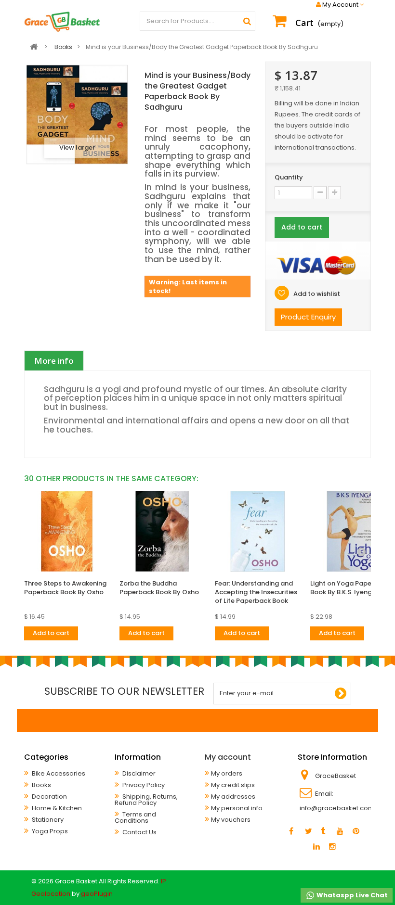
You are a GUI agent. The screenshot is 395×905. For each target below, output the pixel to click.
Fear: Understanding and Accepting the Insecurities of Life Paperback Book (256, 592)
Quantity (289, 177)
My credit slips (233, 785)
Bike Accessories (57, 773)
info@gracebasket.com (337, 808)
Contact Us (139, 832)
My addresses (233, 796)
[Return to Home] (34, 47)
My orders (226, 773)
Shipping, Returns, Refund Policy (146, 799)
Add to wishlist (316, 293)
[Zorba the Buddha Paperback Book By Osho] (162, 531)
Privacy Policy (143, 785)
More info (54, 360)
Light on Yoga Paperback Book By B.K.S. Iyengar (350, 588)
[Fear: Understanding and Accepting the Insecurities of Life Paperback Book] (258, 531)
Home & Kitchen (56, 808)
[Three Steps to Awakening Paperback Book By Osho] (67, 531)
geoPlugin (97, 893)
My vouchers (230, 819)
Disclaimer (138, 773)
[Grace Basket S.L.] (62, 22)
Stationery (47, 819)
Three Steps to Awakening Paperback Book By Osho (65, 588)
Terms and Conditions (135, 817)
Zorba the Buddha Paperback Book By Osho (159, 588)
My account (228, 757)
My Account (340, 4)
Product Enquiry (308, 317)
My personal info (237, 808)
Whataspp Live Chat (351, 895)
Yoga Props (49, 831)
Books (40, 785)
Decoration (48, 796)
